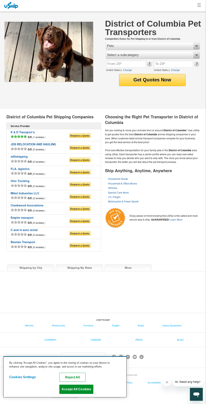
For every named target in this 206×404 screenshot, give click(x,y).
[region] (65, 377)
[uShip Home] (11, 5)
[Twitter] (127, 357)
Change (127, 70)
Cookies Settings (22, 377)
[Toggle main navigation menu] (200, 5)
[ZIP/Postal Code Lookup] (149, 65)
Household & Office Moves (122, 183)
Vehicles (112, 188)
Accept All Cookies (76, 389)
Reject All (72, 377)
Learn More (176, 219)
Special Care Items (118, 192)
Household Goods (118, 178)
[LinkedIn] (141, 357)
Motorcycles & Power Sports (123, 201)
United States (113, 70)
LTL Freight (114, 197)
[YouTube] (134, 357)
